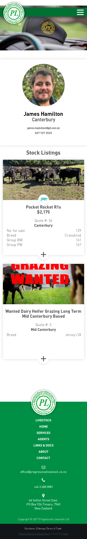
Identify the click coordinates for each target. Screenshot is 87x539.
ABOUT (43, 451)
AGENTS (43, 439)
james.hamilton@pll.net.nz (43, 127)
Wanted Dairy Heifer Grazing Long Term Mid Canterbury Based (43, 313)
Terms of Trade (54, 529)
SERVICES (43, 433)
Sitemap (41, 529)
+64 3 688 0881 (43, 487)
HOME (43, 426)
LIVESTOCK (43, 420)
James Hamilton (43, 113)
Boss (65, 533)
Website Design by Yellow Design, (35, 533)
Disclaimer (30, 529)
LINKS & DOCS (43, 445)
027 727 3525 (43, 132)
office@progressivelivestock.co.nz (43, 472)
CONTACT (43, 458)
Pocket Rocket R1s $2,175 (43, 209)
